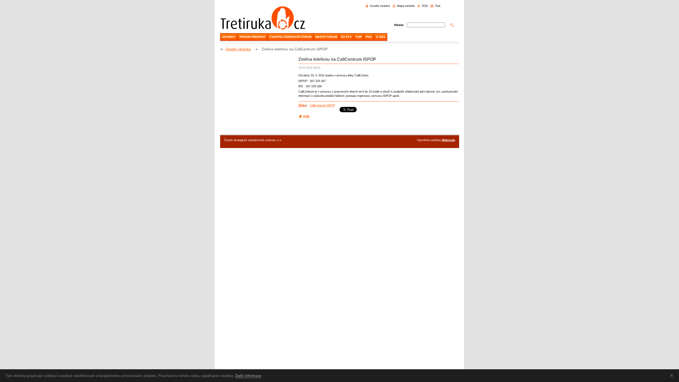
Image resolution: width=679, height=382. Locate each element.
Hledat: (399, 25)
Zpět (306, 116)
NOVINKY (229, 36)
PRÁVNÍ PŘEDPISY (252, 36)
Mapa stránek (406, 5)
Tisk (438, 5)
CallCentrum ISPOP (322, 105)
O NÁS (380, 36)
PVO (369, 36)
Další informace (248, 376)
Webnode (448, 140)
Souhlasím (673, 375)
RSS (425, 5)
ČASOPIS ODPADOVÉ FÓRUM (290, 36)
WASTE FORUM (326, 36)
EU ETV (346, 36)
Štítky (302, 105)
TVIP (358, 36)
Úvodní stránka (380, 5)
